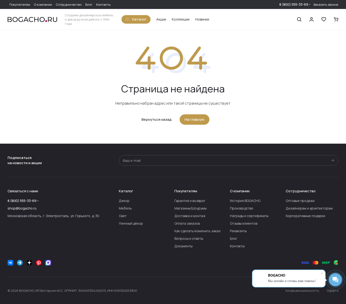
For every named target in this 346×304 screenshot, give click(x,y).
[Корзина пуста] (336, 19)
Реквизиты (238, 231)
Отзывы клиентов (243, 223)
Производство (241, 208)
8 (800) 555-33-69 (293, 4)
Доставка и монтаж (189, 216)
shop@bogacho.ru (22, 208)
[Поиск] (299, 19)
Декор (124, 200)
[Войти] (311, 19)
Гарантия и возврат (189, 200)
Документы (183, 246)
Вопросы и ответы (188, 238)
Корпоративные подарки (305, 216)
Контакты (237, 246)
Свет (123, 216)
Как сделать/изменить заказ (197, 231)
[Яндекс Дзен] (29, 262)
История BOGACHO (245, 200)
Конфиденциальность (302, 290)
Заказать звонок (325, 5)
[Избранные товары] (323, 19)
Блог (233, 238)
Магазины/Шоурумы (190, 208)
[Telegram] (20, 262)
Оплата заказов (187, 223)
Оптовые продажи (300, 200)
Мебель (125, 208)
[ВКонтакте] (10, 262)
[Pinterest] (39, 262)
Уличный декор (131, 223)
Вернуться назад (157, 119)
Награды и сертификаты (249, 216)
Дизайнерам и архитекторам (309, 208)
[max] (48, 262)
